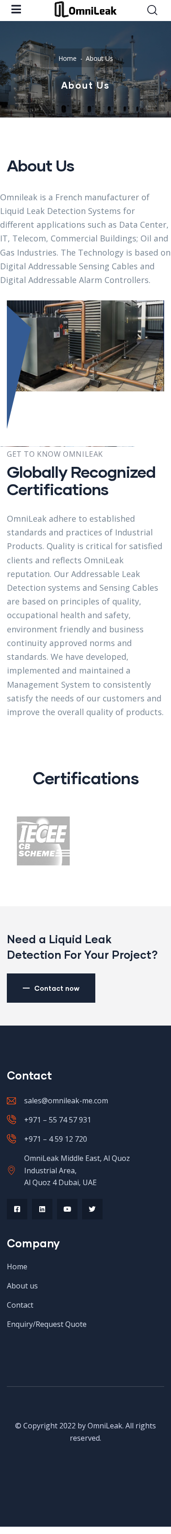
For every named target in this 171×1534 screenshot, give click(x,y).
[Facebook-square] (17, 1209)
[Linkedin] (42, 1209)
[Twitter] (92, 1209)
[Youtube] (67, 1209)
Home (67, 58)
